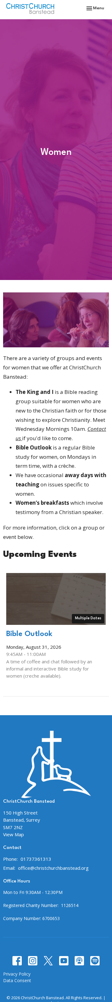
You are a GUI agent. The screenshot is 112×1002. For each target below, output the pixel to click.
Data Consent (17, 980)
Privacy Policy (16, 974)
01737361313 (36, 859)
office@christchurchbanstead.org (53, 868)
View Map (13, 834)
